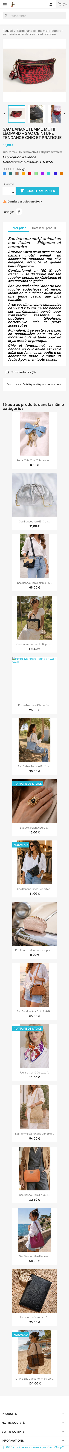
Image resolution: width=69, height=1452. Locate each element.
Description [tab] (18, 228)
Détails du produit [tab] (44, 228)
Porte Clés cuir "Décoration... (35, 460)
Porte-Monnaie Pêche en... (34, 705)
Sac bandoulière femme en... (34, 583)
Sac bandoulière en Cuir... (34, 521)
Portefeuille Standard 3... (34, 1317)
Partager (18, 211)
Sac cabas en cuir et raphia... (34, 644)
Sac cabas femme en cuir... (34, 766)
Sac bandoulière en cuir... (34, 1195)
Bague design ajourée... (34, 827)
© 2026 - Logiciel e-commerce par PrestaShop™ (33, 1447)
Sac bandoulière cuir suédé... (35, 1011)
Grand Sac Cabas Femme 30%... (35, 1378)
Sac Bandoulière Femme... (34, 1256)
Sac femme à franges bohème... (34, 1133)
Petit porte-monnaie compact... (34, 950)
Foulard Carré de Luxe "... (34, 1072)
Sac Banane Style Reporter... (34, 889)
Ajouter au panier (37, 191)
